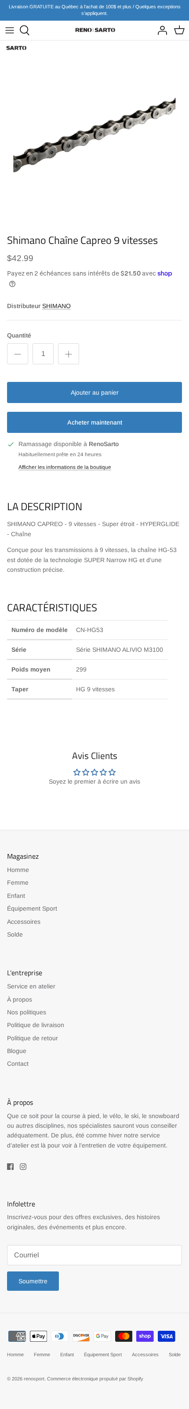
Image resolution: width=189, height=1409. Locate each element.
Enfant (16, 895)
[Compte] (160, 30)
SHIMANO (56, 305)
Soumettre (32, 1281)
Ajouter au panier (95, 392)
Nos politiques (26, 1012)
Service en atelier (31, 986)
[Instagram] (23, 1166)
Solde (15, 934)
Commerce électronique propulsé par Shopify (95, 1378)
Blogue (16, 1050)
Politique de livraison (35, 1024)
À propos (19, 999)
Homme (18, 869)
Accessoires (23, 921)
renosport (34, 1378)
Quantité (19, 335)
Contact (18, 1063)
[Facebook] (10, 1166)
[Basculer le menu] (9, 30)
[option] (94, 134)
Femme (18, 882)
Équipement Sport (32, 908)
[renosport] (94, 30)
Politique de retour (32, 1038)
